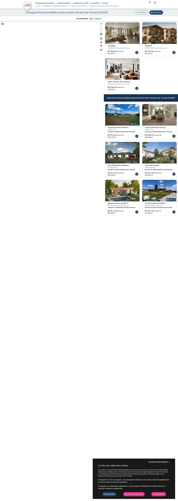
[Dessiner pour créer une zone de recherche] (101, 42)
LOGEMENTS (97, 19)
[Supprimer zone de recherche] (101, 45)
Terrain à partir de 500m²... (119, 127)
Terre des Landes (152, 165)
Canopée (111, 46)
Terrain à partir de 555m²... (156, 203)
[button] (155, 2)
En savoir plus (109, 494)
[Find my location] (101, 49)
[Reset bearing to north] (101, 29)
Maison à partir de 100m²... (118, 203)
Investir (105, 3)
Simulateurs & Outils (81, 3)
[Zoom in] (101, 23)
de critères (142, 12)
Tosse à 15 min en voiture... (155, 127)
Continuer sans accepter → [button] (159, 462)
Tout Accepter (158, 494)
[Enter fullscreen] (101, 34)
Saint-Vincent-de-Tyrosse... (119, 82)
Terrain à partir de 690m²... (119, 165)
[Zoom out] (101, 26)
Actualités (95, 3)
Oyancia (148, 46)
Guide (63, 3)
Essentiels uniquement (134, 494)
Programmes (45, 3)
